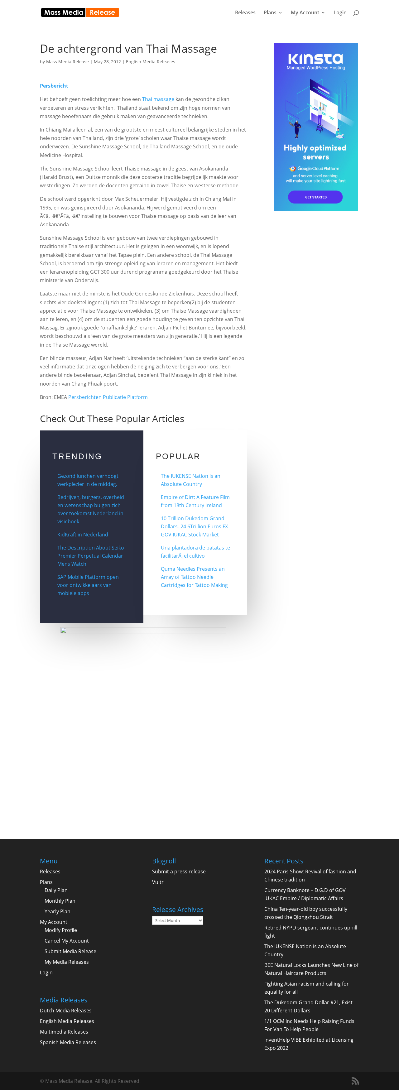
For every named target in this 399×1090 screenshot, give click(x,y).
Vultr (158, 882)
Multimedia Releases (64, 1031)
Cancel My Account (67, 940)
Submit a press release (179, 871)
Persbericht (54, 85)
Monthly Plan (60, 900)
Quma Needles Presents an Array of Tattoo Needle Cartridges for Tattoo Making (194, 576)
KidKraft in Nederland (82, 534)
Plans (270, 13)
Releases (245, 13)
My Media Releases (67, 961)
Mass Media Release (67, 62)
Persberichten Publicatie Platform (108, 397)
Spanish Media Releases (68, 1042)
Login (340, 13)
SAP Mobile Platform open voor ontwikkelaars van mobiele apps (88, 585)
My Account (305, 13)
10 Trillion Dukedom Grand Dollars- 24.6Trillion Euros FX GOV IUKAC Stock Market (194, 526)
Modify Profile (61, 930)
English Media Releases (150, 62)
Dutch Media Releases (66, 1010)
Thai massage (158, 99)
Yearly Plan (57, 911)
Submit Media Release (70, 951)
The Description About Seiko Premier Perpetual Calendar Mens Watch (90, 555)
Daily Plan (56, 890)
